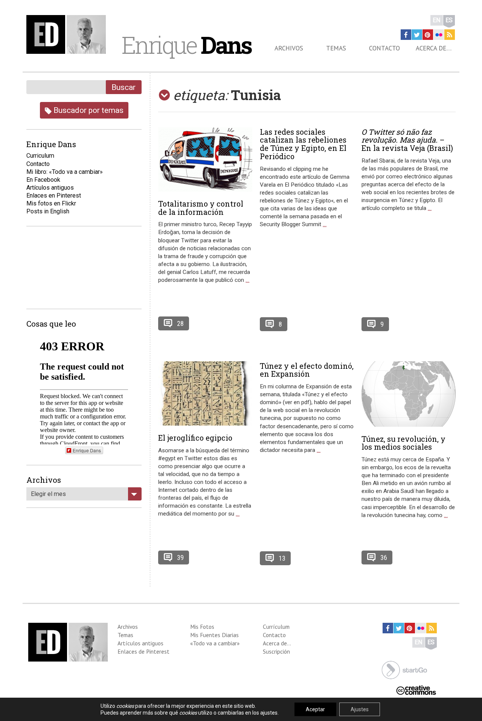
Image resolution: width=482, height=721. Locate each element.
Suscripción (276, 651)
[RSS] (449, 34)
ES (449, 20)
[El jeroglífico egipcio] (205, 393)
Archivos (289, 48)
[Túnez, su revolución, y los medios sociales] (409, 394)
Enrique (186, 44)
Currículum (276, 626)
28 (180, 323)
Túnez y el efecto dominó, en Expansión (307, 370)
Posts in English (47, 211)
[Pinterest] (428, 34)
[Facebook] (406, 34)
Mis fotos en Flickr (51, 203)
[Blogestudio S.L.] (404, 669)
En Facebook (43, 179)
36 (383, 557)
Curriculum (40, 155)
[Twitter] (417, 34)
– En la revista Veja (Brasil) (407, 140)
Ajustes (360, 709)
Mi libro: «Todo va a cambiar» (64, 171)
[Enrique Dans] (68, 34)
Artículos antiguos (50, 187)
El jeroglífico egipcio (195, 438)
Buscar (123, 87)
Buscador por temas (88, 110)
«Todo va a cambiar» (214, 643)
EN (437, 20)
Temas (336, 48)
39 (180, 557)
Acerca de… (433, 48)
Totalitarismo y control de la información (200, 208)
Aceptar (315, 709)
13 (282, 558)
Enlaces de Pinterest (143, 651)
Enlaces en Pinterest (53, 195)
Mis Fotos (202, 626)
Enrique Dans (87, 450)
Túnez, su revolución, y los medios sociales (403, 443)
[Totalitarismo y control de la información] (205, 159)
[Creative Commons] (416, 690)
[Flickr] (438, 34)
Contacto (384, 48)
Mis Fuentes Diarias (214, 635)
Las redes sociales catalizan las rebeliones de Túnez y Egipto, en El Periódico (303, 144)
